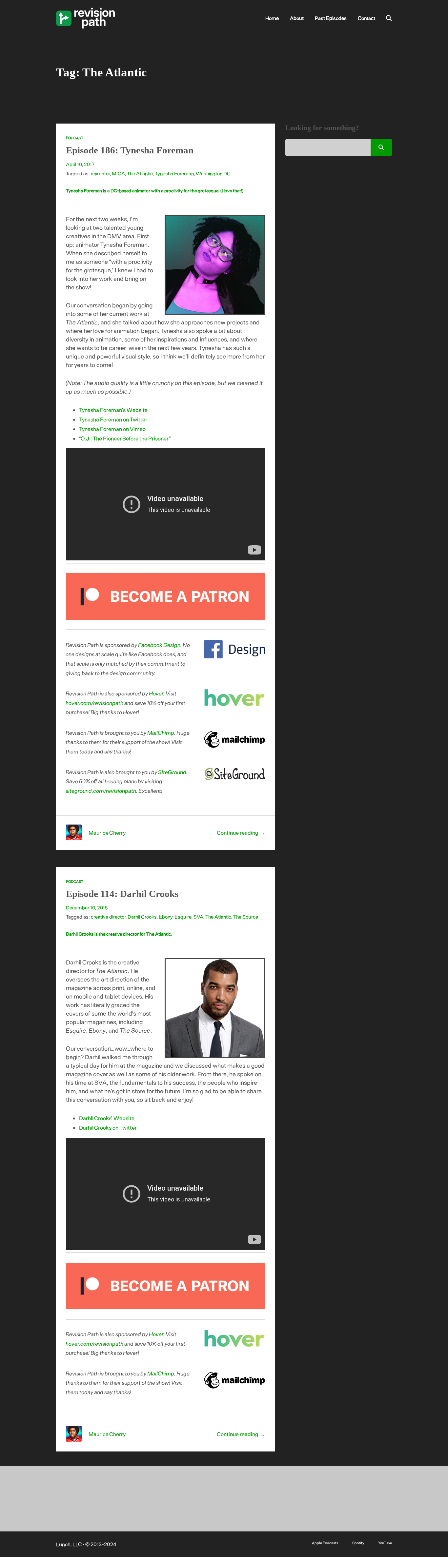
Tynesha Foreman (174, 173)
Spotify (358, 1543)
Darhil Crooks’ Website (106, 1118)
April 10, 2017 (80, 164)
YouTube (385, 1543)
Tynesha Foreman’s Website (113, 409)
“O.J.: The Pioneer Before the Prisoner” (125, 438)
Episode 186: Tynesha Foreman (129, 150)
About (297, 18)
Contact (366, 18)
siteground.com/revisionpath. (102, 790)
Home (272, 18)
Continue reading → (241, 832)
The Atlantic (140, 173)
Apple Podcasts (325, 1543)
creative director (108, 917)
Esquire (183, 917)
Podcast (74, 138)
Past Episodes (331, 18)
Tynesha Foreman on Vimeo (112, 428)
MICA (118, 173)
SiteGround (172, 772)
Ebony (166, 917)
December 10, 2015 (87, 907)
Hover (156, 693)
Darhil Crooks (142, 917)
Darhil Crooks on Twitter (108, 1127)
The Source (245, 917)
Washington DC (213, 173)
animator (100, 173)
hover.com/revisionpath (95, 702)
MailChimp (161, 732)
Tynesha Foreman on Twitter (113, 419)
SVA (198, 917)
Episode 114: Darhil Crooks (122, 893)
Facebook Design (159, 644)
